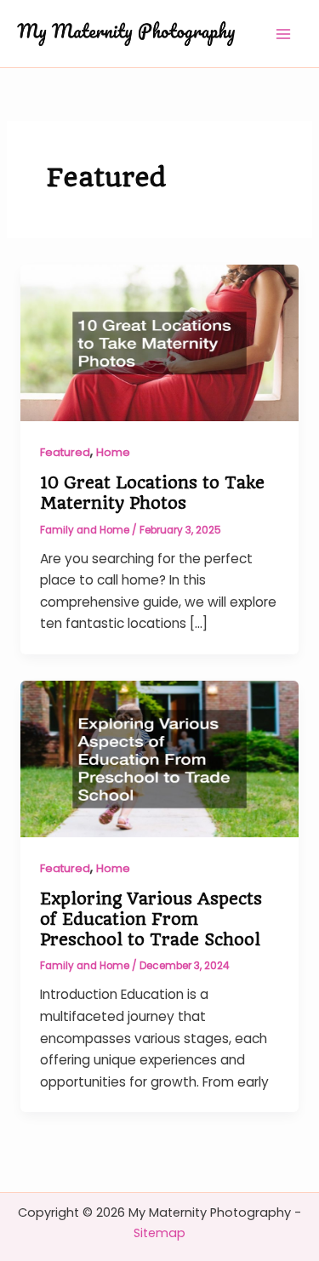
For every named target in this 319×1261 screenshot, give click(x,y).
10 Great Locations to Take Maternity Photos (152, 493)
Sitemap (159, 1232)
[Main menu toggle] (283, 33)
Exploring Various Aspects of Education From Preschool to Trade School (151, 919)
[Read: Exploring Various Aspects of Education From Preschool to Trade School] (159, 758)
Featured (65, 452)
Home (113, 452)
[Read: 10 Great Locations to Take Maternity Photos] (159, 342)
